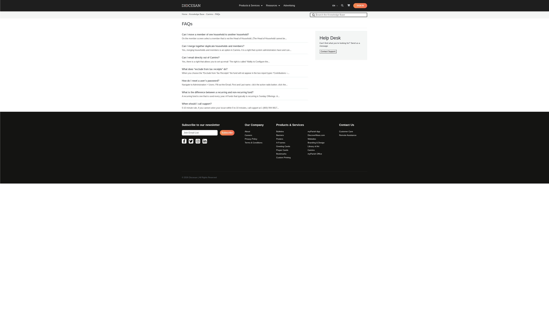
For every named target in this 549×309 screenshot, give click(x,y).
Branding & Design (316, 142)
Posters (279, 139)
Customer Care (346, 131)
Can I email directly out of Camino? (200, 57)
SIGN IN (360, 6)
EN (334, 5)
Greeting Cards (283, 146)
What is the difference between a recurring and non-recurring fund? (217, 92)
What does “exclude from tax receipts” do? (204, 69)
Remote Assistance (347, 135)
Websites (312, 139)
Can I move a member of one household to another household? (215, 34)
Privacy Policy (251, 139)
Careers (248, 135)
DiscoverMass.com (316, 135)
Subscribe (227, 132)
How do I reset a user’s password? (200, 80)
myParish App (314, 131)
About (247, 131)
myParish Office (315, 154)
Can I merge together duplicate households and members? (213, 46)
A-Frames (280, 142)
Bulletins (280, 131)
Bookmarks (281, 154)
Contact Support (328, 51)
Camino (311, 150)
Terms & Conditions (253, 142)
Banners (280, 135)
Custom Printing (283, 157)
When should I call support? (197, 103)
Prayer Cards (282, 150)
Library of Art (313, 146)
